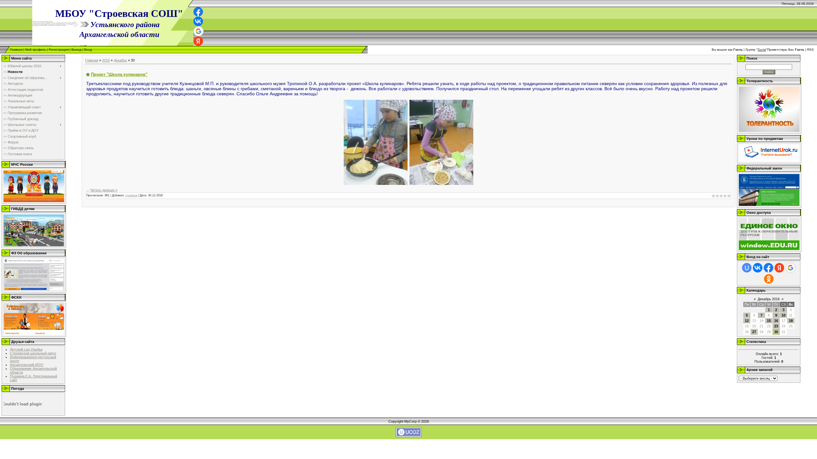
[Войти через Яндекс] (198, 41)
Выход (76, 49)
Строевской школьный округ (33, 353)
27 (754, 332)
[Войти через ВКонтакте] (198, 21)
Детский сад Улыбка (26, 349)
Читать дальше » (103, 190)
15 (769, 321)
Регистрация (59, 49)
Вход (88, 49)
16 (776, 321)
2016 (106, 60)
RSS (810, 49)
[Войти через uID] (747, 268)
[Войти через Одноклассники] (769, 279)
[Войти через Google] (198, 31)
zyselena (131, 195)
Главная (16, 49)
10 (783, 315)
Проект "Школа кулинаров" (119, 74)
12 (747, 321)
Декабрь (120, 60)
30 (776, 332)
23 (776, 326)
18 (791, 321)
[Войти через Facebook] (198, 12)
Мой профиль (35, 49)
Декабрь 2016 (769, 299)
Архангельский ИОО (26, 365)
